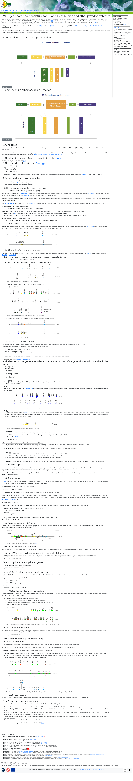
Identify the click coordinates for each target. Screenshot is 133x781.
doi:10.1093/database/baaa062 (97, 754)
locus (58, 158)
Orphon (4, 481)
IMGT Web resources (15, 13)
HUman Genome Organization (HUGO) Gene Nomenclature (92, 26)
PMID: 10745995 (39, 736)
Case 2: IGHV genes (122, 43)
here (42, 723)
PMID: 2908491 (35, 738)
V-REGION (26, 195)
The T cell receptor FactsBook (25, 752)
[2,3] (63, 23)
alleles (21, 495)
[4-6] (96, 23)
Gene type (41, 163)
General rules (116, 21)
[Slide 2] (56, 84)
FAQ (96, 769)
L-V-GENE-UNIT (32, 203)
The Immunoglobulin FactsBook (26, 751)
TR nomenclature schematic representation (120, 18)
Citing (86, 769)
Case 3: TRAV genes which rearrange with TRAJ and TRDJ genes (123, 45)
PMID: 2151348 (43, 742)
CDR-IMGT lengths (9, 203)
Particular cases (117, 40)
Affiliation (92, 769)
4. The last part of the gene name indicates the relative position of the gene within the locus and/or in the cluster (123, 35)
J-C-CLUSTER (12, 255)
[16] (36, 543)
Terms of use (102, 769)
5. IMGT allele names (119, 38)
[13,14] (60, 155)
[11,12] (52, 26)
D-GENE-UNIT (90, 226)
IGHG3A (17, 359)
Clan (15, 213)
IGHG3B (22, 359)
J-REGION (88, 253)
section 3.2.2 (27, 413)
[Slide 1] (53, 84)
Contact (81, 769)
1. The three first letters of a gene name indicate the (122, 23)
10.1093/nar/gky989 (48, 755)
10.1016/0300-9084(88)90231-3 (73, 758)
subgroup (91, 193)
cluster (17, 183)
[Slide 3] (59, 84)
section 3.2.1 (29, 389)
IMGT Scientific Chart (28, 13)
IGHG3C (27, 359)
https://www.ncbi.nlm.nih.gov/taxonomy (45, 155)
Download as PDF (6, 87)
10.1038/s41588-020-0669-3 (63, 757)
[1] (52, 21)
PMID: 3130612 (32, 739)
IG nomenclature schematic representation (120, 15)
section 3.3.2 (85, 174)
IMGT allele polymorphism (9, 499)
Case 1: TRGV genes (122, 41)
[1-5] (24, 161)
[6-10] (40, 26)
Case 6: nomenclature (123, 54)
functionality (23, 193)
